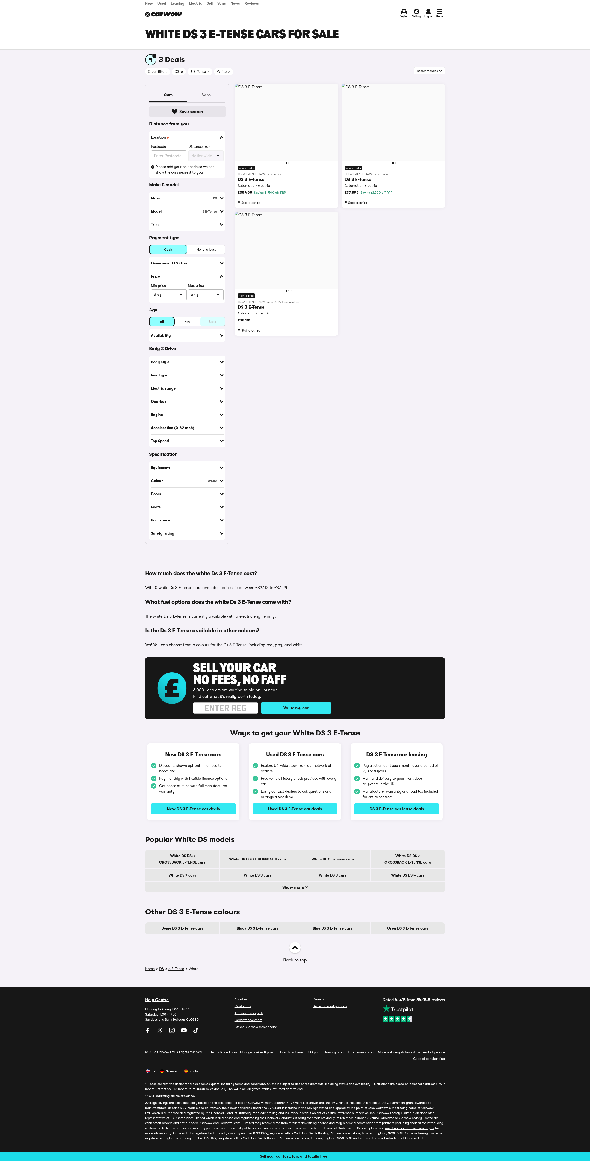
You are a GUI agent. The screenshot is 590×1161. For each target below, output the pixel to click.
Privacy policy (335, 1052)
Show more (293, 887)
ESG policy (314, 1052)
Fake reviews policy (361, 1052)
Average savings (156, 1103)
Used (161, 3)
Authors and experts (249, 1013)
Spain (194, 1071)
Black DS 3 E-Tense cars (257, 928)
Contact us (243, 1006)
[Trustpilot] (414, 1013)
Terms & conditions (224, 1052)
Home (150, 969)
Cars (168, 95)
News (235, 3)
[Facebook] (148, 1032)
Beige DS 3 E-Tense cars (182, 928)
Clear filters (157, 72)
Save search (191, 111)
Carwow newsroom (248, 1020)
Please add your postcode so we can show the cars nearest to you (185, 170)
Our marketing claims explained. (172, 1096)
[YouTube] (184, 1032)
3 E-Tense (176, 969)
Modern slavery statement (396, 1052)
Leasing (177, 3)
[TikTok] (196, 1032)
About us (241, 999)
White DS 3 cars (257, 875)
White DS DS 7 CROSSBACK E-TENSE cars (407, 859)
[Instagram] (172, 1032)
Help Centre (157, 1000)
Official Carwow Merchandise (256, 1027)
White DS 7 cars (182, 875)
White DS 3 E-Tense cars (332, 859)
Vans (221, 3)
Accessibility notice (431, 1052)
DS (161, 969)
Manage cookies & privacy (258, 1052)
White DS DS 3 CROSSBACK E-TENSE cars (182, 859)
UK (154, 1071)
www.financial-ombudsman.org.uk (409, 1128)
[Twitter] (160, 1032)
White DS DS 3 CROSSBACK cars (257, 859)
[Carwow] (163, 14)
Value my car (296, 708)
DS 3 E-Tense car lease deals (396, 809)
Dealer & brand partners (330, 1006)
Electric (195, 3)
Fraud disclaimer (292, 1052)
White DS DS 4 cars (408, 875)
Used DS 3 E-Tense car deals (295, 809)
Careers (318, 999)
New (149, 3)
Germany (173, 1071)
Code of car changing (429, 1058)
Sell (210, 3)
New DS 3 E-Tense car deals (193, 809)
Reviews (252, 3)
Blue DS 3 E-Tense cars (332, 928)
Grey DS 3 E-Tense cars (407, 928)
